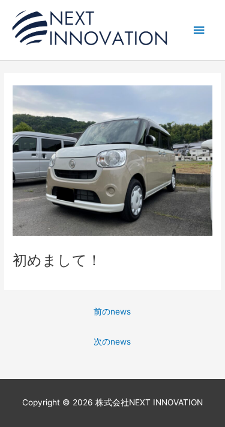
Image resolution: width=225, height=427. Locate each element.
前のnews (112, 311)
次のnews (112, 341)
